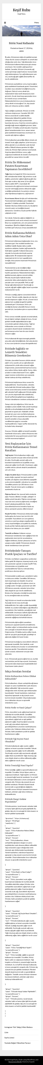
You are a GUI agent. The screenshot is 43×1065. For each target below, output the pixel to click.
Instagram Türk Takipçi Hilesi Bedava (18, 1027)
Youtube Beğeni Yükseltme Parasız (17, 1043)
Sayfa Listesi (9, 1038)
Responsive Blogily (15, 1062)
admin (21, 51)
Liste (6, 1032)
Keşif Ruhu (21, 10)
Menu (36, 22)
